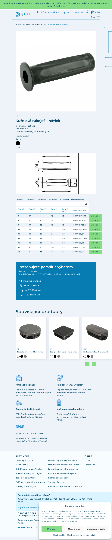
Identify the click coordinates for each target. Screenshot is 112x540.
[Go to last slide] (87, 364)
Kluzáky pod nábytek (26, 486)
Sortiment (27, 24)
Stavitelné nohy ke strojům (29, 473)
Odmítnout (74, 529)
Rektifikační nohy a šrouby (29, 469)
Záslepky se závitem (25, 478)
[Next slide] (94, 364)
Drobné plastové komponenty (63, 469)
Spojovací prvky (56, 482)
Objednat (95, 216)
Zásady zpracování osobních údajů (81, 535)
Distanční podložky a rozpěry (62, 460)
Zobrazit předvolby (96, 529)
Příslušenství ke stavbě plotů (62, 473)
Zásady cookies (59, 535)
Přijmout (51, 529)
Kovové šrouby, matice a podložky (65, 486)
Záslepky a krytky (24, 460)
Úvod (18, 24)
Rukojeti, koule (39, 24)
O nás (87, 460)
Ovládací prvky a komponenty (30, 482)
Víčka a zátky (22, 465)
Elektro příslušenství (58, 478)
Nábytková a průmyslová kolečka (64, 465)
